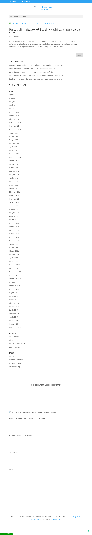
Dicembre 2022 (15, 230)
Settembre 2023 (15, 202)
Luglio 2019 (13, 310)
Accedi (11, 356)
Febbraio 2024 (14, 185)
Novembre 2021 (15, 272)
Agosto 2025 (13, 133)
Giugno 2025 (14, 140)
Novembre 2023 (15, 195)
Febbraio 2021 (14, 286)
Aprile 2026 (13, 105)
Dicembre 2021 (15, 268)
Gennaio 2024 (14, 188)
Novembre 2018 (15, 327)
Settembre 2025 (15, 129)
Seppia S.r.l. (56, 519)
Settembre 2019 (15, 306)
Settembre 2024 (15, 161)
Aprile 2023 (13, 216)
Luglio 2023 (13, 209)
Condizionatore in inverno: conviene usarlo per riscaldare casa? (33, 69)
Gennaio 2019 (14, 324)
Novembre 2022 (15, 234)
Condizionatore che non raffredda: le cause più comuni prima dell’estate (36, 75)
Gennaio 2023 (14, 227)
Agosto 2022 (13, 244)
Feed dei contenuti (16, 360)
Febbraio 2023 (14, 223)
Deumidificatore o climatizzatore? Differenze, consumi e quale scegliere (36, 65)
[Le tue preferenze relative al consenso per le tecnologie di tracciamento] (88, 531)
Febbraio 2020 (14, 299)
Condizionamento (15, 36)
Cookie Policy (36, 519)
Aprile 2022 (13, 258)
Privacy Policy (76, 516)
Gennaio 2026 (14, 116)
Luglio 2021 (13, 282)
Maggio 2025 (14, 143)
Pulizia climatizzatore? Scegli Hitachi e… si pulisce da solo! (44, 30)
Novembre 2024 (15, 157)
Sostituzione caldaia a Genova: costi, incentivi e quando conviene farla (35, 79)
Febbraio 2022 (14, 265)
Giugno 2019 (14, 313)
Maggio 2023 (14, 213)
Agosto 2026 (13, 95)
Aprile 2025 (13, 147)
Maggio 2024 (14, 174)
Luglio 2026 (13, 98)
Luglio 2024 (13, 168)
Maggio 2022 (14, 254)
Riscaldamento (14, 340)
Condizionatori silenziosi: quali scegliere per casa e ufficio (31, 72)
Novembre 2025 (15, 122)
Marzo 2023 (13, 220)
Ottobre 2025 (14, 126)
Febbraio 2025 (14, 154)
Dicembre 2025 (15, 119)
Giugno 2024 (14, 171)
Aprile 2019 (13, 317)
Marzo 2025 (13, 150)
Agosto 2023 (13, 206)
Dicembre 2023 (15, 192)
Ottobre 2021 (14, 275)
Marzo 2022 (13, 261)
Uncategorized (14, 347)
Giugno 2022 (14, 251)
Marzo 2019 (13, 320)
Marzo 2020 (13, 296)
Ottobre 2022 (14, 237)
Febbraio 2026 (14, 112)
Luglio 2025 (13, 136)
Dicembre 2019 (15, 303)
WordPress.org (14, 367)
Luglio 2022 (13, 247)
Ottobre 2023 (14, 199)
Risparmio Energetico (17, 343)
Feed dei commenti (16, 363)
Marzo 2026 (13, 109)
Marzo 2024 (13, 181)
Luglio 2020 (13, 293)
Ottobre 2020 (14, 289)
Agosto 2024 (13, 164)
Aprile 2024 (13, 178)
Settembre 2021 (15, 279)
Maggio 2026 (14, 102)
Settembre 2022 (15, 240)
